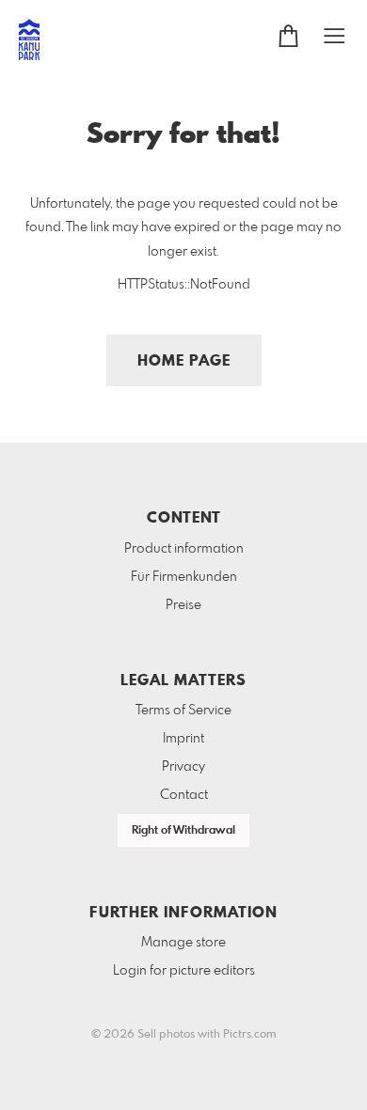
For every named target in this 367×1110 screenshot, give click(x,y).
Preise (183, 605)
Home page (184, 361)
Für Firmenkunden (184, 577)
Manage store (183, 942)
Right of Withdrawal (183, 830)
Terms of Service (183, 710)
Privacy (183, 767)
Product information (184, 548)
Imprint (183, 738)
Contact (184, 795)
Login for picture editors (184, 970)
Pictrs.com (250, 1034)
